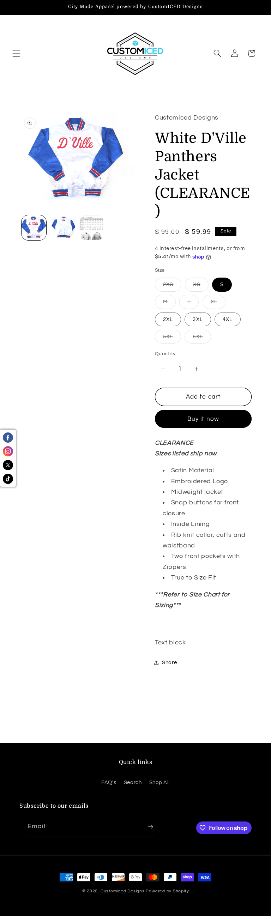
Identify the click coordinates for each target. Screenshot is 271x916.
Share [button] (169, 662)
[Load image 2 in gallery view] (62, 227)
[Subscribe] (150, 827)
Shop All (159, 782)
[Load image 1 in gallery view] (34, 227)
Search (133, 782)
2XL (168, 319)
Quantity (165, 353)
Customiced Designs (123, 891)
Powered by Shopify (167, 891)
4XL (228, 319)
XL (218, 303)
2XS (172, 286)
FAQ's (108, 782)
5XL (172, 338)
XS (200, 286)
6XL (202, 338)
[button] (16, 53)
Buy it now (203, 419)
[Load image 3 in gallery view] (91, 227)
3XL (198, 319)
